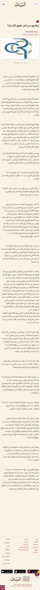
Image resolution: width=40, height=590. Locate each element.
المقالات (7, 549)
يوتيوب (36, 549)
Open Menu (36, 4)
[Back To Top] (34, 584)
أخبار (8, 546)
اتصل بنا (26, 539)
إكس (36, 539)
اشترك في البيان (24, 547)
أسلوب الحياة (5, 556)
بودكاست (6, 560)
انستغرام (35, 547)
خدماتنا (26, 542)
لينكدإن (36, 542)
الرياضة (7, 553)
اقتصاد (7, 539)
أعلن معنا (26, 544)
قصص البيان (5, 563)
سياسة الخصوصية (23, 549)
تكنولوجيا (6, 542)
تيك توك (35, 552)
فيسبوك (35, 544)
